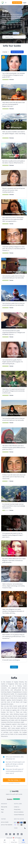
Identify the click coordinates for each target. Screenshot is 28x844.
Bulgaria (16, 33)
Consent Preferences (19, 814)
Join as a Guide (4, 822)
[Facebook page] (6, 834)
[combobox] (14, 37)
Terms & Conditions (18, 812)
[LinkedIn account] (18, 834)
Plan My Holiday (17, 2)
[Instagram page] (10, 834)
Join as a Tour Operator (6, 824)
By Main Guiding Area (17, 52)
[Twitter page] (14, 834)
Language (4, 52)
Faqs (2, 812)
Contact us (16, 807)
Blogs (2, 809)
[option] (4, 841)
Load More (14, 667)
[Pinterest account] (22, 834)
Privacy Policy (17, 809)
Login (24, 2)
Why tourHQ (4, 807)
